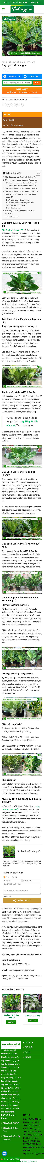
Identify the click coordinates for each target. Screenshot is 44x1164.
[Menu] (3, 9)
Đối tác (28, 1052)
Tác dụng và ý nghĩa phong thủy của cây (21, 180)
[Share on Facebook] (4, 105)
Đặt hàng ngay (22, 901)
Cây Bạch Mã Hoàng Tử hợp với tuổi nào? (22, 191)
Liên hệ (28, 1057)
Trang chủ (6, 62)
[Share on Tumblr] (22, 105)
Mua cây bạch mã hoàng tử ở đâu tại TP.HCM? (20, 212)
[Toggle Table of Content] (37, 173)
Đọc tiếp (11, 1022)
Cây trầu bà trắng (33, 1016)
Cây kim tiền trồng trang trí (11, 1016)
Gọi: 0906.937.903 (11, 1159)
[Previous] (1, 1012)
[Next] (42, 1012)
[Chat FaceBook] (12, 76)
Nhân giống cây (14, 208)
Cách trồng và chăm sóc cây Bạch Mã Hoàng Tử (20, 195)
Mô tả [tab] (7, 115)
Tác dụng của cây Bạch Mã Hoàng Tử (22, 186)
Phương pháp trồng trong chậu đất (21, 202)
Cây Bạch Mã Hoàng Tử (12, 230)
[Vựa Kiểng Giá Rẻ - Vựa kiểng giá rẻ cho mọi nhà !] (22, 9)
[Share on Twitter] (8, 105)
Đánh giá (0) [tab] (9, 120)
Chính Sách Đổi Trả (11, 1123)
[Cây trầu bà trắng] (32, 1003)
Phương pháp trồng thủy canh (19, 200)
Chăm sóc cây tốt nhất (17, 205)
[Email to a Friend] (13, 105)
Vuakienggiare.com (29, 1161)
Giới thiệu (29, 1047)
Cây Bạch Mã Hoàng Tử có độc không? (21, 188)
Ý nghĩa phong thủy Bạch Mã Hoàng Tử (23, 183)
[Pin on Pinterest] (17, 105)
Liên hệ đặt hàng (12, 217)
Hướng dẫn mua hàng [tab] (13, 125)
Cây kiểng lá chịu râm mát (24, 62)
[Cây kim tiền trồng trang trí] (11, 1003)
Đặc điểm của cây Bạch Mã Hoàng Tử (20, 177)
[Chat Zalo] (32, 76)
